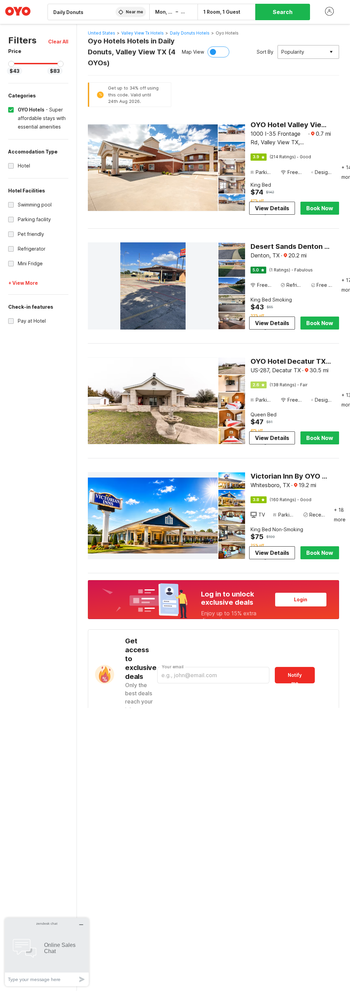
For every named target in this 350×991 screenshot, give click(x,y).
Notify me (295, 677)
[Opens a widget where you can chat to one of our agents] (46, 952)
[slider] (11, 64)
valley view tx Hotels (142, 33)
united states (101, 33)
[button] (58, 41)
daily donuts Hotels (190, 33)
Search (283, 12)
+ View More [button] (23, 283)
